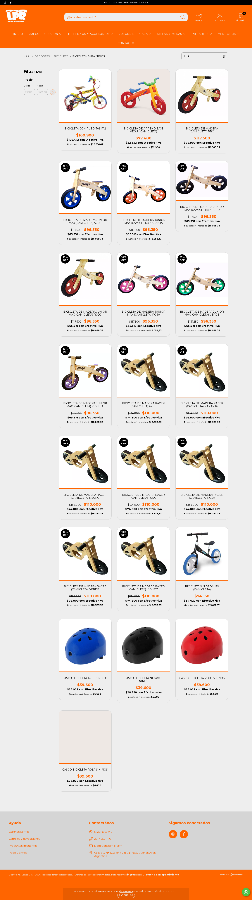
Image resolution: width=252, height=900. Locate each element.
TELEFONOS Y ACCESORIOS (89, 34)
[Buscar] (183, 17)
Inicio (27, 56)
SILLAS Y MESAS (170, 34)
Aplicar (53, 92)
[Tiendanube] (231, 875)
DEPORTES (42, 56)
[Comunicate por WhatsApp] (246, 892)
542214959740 (103, 831)
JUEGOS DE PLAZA (134, 34)
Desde (27, 85)
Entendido (126, 895)
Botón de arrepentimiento (162, 874)
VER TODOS (227, 34)
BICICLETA (61, 56)
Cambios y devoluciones (24, 838)
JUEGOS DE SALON (44, 34)
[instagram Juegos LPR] (5, 2)
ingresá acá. (134, 874)
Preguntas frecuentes (23, 845)
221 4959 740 (102, 838)
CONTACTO (126, 43)
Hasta (40, 85)
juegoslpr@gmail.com (108, 845)
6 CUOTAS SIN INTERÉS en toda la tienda (126, 2)
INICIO (18, 34)
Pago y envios (18, 852)
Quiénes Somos (19, 831)
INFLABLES (200, 34)
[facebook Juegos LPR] (10, 2)
